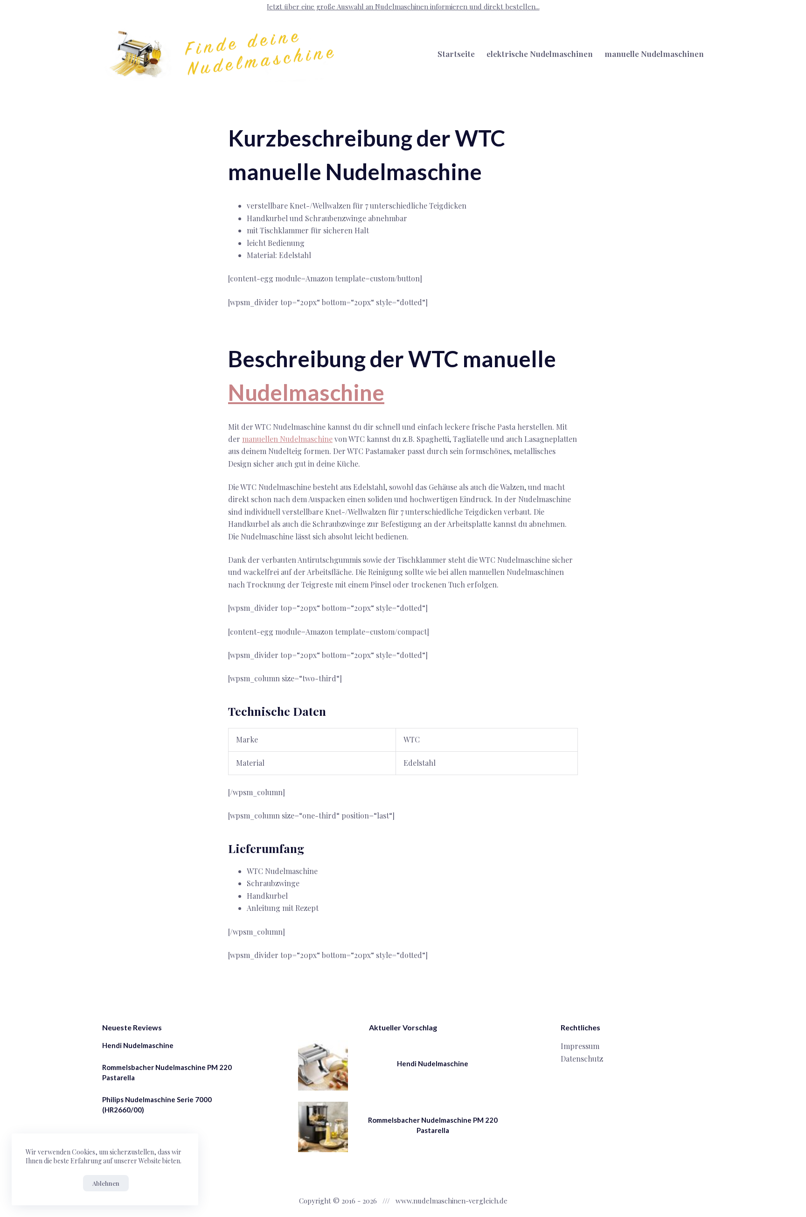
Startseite (456, 54)
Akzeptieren (52, 1183)
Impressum (580, 1046)
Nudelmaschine (306, 392)
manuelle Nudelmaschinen (654, 54)
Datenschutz (582, 1058)
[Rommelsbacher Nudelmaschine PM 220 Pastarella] (323, 1127)
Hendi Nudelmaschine (138, 1045)
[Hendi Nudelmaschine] (323, 1065)
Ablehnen (105, 1183)
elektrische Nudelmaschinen (539, 54)
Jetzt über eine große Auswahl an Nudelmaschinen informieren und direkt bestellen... (403, 6)
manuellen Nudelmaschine (287, 439)
